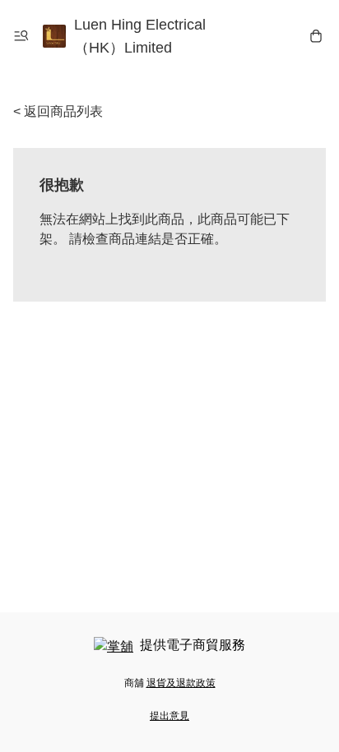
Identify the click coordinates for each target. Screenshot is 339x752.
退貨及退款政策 (181, 683)
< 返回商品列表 (58, 111)
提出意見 (169, 716)
